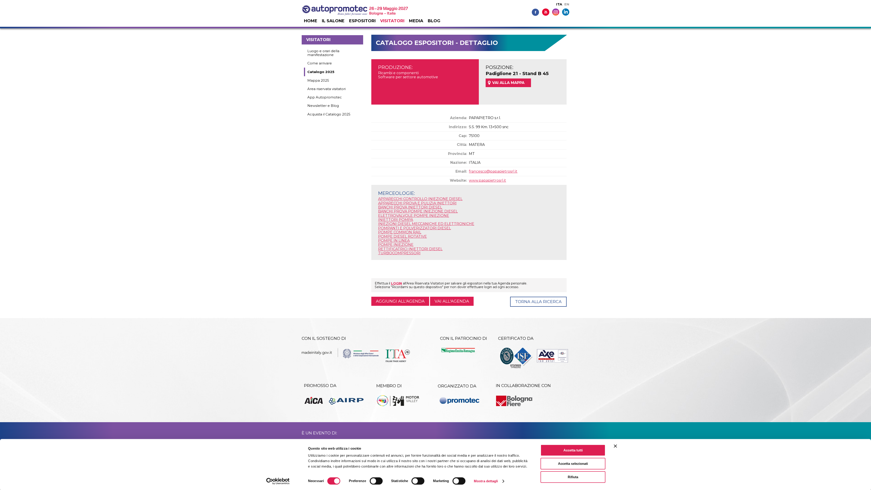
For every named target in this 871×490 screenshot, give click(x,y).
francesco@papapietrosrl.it (493, 171)
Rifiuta (573, 477)
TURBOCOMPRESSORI (399, 253)
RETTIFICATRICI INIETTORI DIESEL (410, 249)
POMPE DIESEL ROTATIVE (402, 236)
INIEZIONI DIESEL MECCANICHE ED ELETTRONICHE (426, 224)
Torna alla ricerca (538, 301)
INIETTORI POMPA (395, 220)
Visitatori (392, 20)
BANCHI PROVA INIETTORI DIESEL (410, 207)
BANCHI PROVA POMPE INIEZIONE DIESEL (418, 211)
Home (310, 20)
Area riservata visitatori (326, 89)
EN (566, 4)
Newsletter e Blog (323, 105)
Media (416, 20)
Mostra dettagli (486, 481)
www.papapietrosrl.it (487, 180)
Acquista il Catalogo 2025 (328, 114)
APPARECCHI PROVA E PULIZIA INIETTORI (417, 203)
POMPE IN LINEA (394, 240)
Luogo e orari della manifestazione (323, 53)
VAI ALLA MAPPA (508, 83)
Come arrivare (319, 63)
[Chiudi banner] (615, 446)
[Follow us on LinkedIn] (565, 12)
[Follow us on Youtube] (545, 12)
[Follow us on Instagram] (555, 12)
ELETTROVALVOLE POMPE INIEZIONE (413, 215)
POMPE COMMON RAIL (399, 232)
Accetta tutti (573, 450)
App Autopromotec (324, 97)
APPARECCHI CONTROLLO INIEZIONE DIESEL (420, 199)
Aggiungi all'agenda (400, 301)
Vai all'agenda (452, 301)
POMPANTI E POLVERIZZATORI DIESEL (414, 228)
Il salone (333, 20)
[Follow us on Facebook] (535, 12)
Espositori (362, 20)
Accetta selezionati (573, 464)
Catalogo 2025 (320, 72)
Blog (434, 20)
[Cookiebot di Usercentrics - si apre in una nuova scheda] (278, 481)
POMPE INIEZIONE (395, 245)
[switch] (376, 481)
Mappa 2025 (318, 80)
